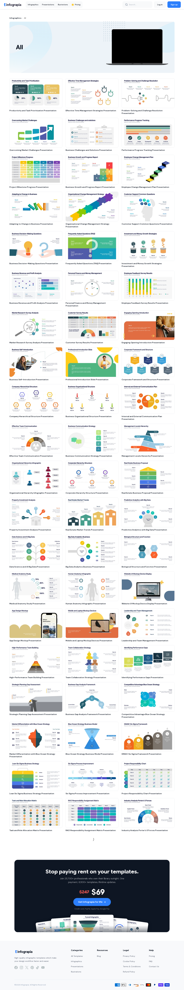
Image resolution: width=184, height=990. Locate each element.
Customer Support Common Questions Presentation (147, 224)
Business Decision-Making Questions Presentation (33, 263)
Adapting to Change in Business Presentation (31, 224)
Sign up (174, 4)
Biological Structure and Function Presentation (144, 567)
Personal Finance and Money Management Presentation (86, 304)
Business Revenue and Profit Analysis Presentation (33, 303)
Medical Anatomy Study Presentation (27, 603)
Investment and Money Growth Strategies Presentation (142, 264)
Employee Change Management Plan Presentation (145, 187)
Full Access (27, 982)
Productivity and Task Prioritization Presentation (32, 110)
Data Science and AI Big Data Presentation (29, 567)
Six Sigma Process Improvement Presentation (87, 793)
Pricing (77, 4)
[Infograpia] (12, 4)
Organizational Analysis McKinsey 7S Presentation (89, 941)
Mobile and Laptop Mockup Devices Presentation (89, 640)
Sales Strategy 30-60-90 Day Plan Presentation (88, 904)
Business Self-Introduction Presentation (28, 379)
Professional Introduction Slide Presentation (87, 379)
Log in (160, 4)
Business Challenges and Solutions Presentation (89, 150)
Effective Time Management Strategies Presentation (91, 110)
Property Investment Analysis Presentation (30, 530)
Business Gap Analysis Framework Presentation (88, 714)
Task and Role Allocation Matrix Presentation (30, 830)
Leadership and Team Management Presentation (145, 640)
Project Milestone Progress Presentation (29, 187)
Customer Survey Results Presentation (84, 342)
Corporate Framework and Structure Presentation (146, 379)
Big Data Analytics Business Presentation (85, 567)
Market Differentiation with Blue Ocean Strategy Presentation (32, 755)
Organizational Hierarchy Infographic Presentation (33, 493)
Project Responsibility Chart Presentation (142, 793)
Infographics (33, 4)
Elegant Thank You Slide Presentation (27, 904)
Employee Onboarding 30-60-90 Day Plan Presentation (148, 904)
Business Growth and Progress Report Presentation (90, 187)
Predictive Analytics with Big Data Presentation (144, 530)
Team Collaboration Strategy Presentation (86, 677)
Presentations (48, 4)
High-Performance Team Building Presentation (31, 677)
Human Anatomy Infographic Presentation (86, 603)
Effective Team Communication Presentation (31, 456)
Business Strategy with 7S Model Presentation (144, 941)
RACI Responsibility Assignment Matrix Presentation (91, 830)
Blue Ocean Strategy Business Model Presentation (90, 754)
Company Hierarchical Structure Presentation (31, 416)
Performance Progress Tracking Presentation (143, 150)
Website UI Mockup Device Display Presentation (144, 603)
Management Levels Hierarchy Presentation (143, 456)
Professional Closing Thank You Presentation (143, 867)
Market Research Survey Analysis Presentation (31, 342)
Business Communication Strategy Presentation (89, 456)
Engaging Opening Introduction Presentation (143, 342)
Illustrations (63, 4)
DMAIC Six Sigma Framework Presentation (141, 754)
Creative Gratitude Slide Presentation (84, 867)
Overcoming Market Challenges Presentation (31, 150)
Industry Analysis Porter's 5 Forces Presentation (145, 830)
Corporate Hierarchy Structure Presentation (87, 493)
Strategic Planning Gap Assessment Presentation (33, 714)
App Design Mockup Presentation (25, 640)
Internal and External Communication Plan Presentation (142, 417)
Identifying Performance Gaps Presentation (142, 677)
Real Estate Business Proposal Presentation (142, 493)
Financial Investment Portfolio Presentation (143, 978)
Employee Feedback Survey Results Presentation (145, 303)
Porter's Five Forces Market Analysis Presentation (33, 867)
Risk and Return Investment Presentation (85, 978)
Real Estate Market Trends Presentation (85, 530)
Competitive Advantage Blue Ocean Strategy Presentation (143, 715)
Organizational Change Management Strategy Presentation (87, 225)
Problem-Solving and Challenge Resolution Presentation (142, 111)
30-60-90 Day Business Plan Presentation (29, 941)
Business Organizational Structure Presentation (89, 416)
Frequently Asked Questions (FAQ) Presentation (89, 263)
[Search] (126, 4)
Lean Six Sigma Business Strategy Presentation (31, 793)
